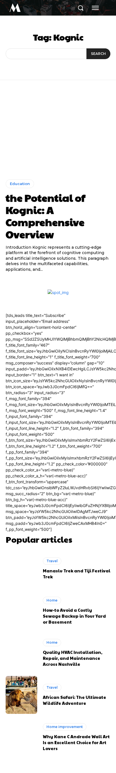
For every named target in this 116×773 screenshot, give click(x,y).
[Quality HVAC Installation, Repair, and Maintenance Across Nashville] (21, 653)
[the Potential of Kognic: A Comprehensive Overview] (58, 134)
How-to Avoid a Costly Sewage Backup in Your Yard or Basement (74, 616)
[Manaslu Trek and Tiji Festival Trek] (21, 569)
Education (20, 183)
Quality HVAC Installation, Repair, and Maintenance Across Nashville (72, 658)
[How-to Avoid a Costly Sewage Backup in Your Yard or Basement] (21, 611)
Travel (52, 561)
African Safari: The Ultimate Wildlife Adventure (74, 700)
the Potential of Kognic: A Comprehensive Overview (45, 215)
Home (51, 600)
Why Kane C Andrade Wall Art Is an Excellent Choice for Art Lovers (76, 742)
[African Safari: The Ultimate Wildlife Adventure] (21, 695)
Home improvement (64, 727)
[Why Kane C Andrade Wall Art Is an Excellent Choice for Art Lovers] (21, 737)
